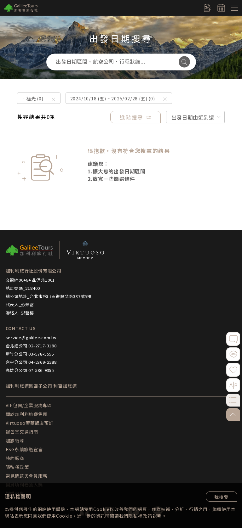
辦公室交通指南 (22, 432)
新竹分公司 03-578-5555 (30, 354)
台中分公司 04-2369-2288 (31, 362)
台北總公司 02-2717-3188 (31, 346)
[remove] (53, 99)
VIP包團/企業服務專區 (29, 405)
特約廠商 (15, 458)
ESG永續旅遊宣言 (24, 449)
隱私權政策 (140, 516)
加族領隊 (15, 440)
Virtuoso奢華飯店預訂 (30, 423)
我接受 (221, 497)
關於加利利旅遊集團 (27, 414)
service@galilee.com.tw (31, 337)
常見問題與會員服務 (27, 476)
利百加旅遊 (65, 386)
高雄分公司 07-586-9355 (30, 370)
